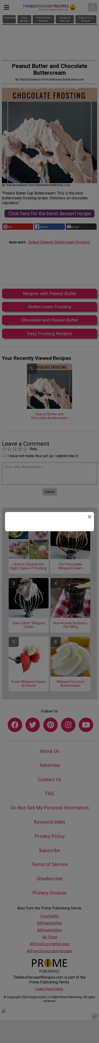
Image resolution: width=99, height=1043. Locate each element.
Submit (49, 557)
